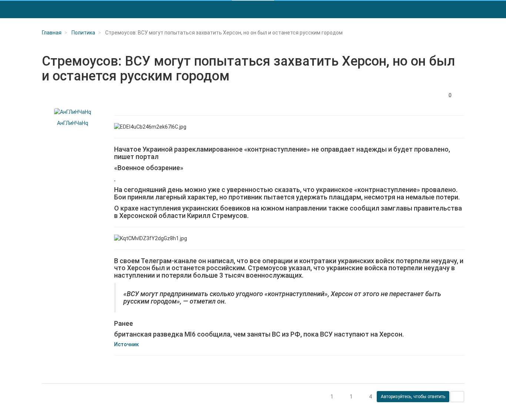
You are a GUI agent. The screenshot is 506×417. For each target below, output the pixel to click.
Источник (126, 344)
